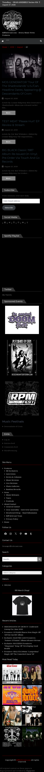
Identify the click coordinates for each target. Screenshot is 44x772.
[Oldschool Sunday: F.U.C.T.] (32, 716)
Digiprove (30, 771)
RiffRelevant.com (23, 760)
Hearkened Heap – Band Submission (21, 513)
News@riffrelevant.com (12, 546)
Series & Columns (13, 477)
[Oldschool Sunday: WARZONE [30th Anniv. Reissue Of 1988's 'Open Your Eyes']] (12, 674)
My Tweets (7, 295)
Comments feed (11, 447)
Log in (7, 440)
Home (6, 522)
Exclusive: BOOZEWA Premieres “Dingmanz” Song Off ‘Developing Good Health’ (21, 646)
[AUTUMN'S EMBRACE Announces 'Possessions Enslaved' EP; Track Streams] (32, 695)
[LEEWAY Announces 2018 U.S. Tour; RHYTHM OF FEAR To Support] (12, 737)
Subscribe (9, 208)
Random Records (13, 489)
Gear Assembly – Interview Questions (22, 510)
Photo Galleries (12, 486)
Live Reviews (11, 483)
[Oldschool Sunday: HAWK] (32, 674)
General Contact (13, 507)
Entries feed (9, 443)
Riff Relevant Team (14, 516)
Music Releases (12, 495)
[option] (27, 2)
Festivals (10, 501)
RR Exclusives (12, 471)
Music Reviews (12, 480)
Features (8, 468)
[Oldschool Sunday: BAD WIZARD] (12, 716)
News (6, 492)
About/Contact (10, 504)
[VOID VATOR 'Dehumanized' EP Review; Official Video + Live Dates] (12, 695)
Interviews (10, 474)
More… (8, 113)
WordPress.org (10, 451)
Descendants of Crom (13, 426)
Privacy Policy (12, 519)
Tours (8, 498)
